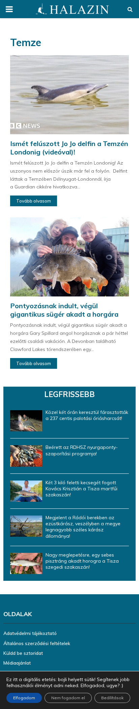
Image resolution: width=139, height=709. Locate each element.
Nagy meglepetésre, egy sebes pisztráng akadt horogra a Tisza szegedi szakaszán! (82, 561)
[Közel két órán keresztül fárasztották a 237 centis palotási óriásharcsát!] (26, 420)
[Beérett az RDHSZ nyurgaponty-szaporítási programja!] (26, 455)
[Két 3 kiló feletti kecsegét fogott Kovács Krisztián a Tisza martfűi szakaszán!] (26, 491)
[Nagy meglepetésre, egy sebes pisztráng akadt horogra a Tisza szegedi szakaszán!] (26, 563)
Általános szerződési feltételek (36, 643)
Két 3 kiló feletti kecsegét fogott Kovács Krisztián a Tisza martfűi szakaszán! (81, 489)
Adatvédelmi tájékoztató (30, 633)
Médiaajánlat (17, 663)
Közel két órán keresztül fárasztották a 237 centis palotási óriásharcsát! (87, 415)
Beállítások (112, 697)
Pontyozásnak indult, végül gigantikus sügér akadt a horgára (64, 310)
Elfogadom (24, 697)
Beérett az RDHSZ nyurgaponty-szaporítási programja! (82, 450)
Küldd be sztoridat (23, 653)
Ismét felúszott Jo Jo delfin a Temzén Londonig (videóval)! (69, 147)
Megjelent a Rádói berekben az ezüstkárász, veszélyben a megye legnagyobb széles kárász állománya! (83, 527)
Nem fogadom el (68, 697)
